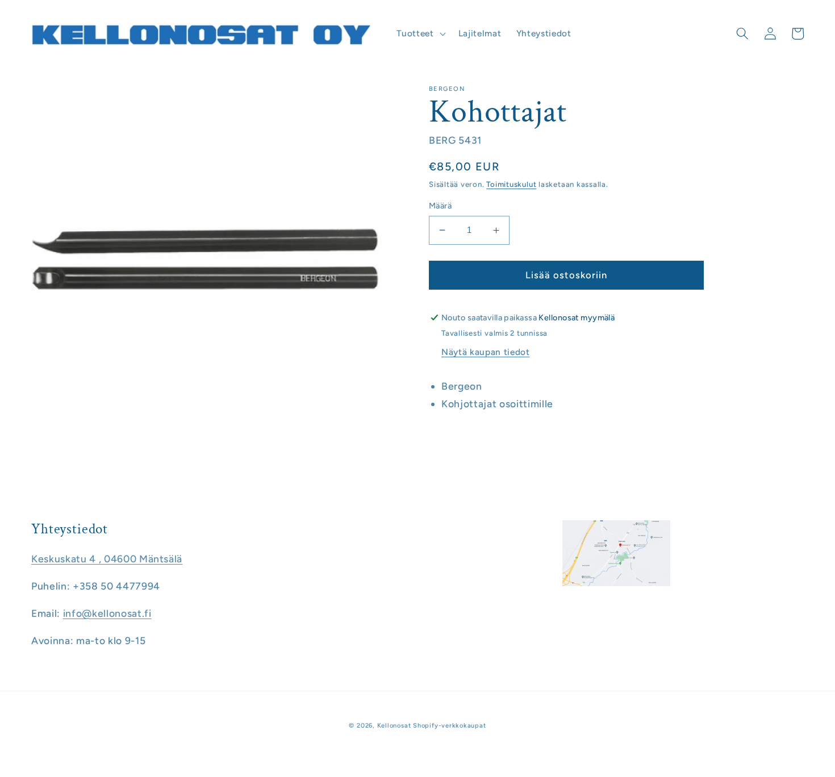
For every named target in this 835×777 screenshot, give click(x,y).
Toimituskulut (511, 184)
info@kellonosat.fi (107, 613)
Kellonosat (394, 725)
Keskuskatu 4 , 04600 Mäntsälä (106, 559)
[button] (419, 33)
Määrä (440, 205)
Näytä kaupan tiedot (485, 351)
